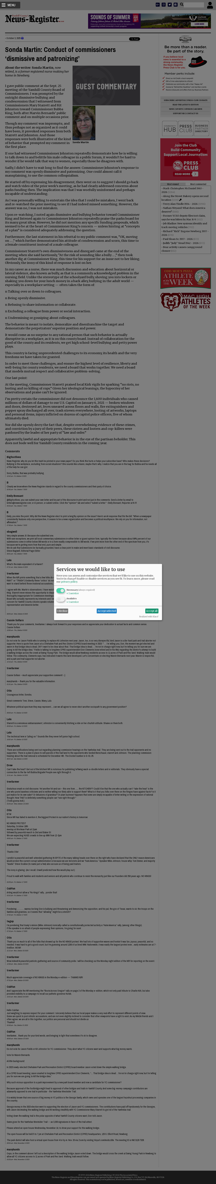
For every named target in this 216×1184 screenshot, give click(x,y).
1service (72, 593)
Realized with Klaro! (148, 616)
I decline (62, 610)
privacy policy (69, 581)
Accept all (151, 610)
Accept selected (107, 610)
